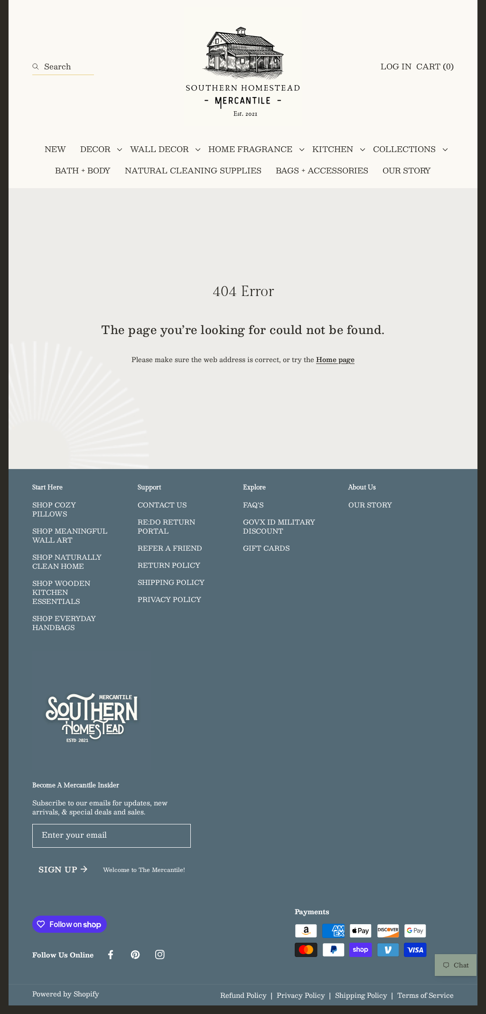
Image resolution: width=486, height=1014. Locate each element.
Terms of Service (425, 995)
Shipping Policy (361, 995)
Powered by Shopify (65, 993)
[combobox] (63, 66)
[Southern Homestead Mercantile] (243, 66)
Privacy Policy (301, 995)
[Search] (38, 66)
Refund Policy (243, 995)
